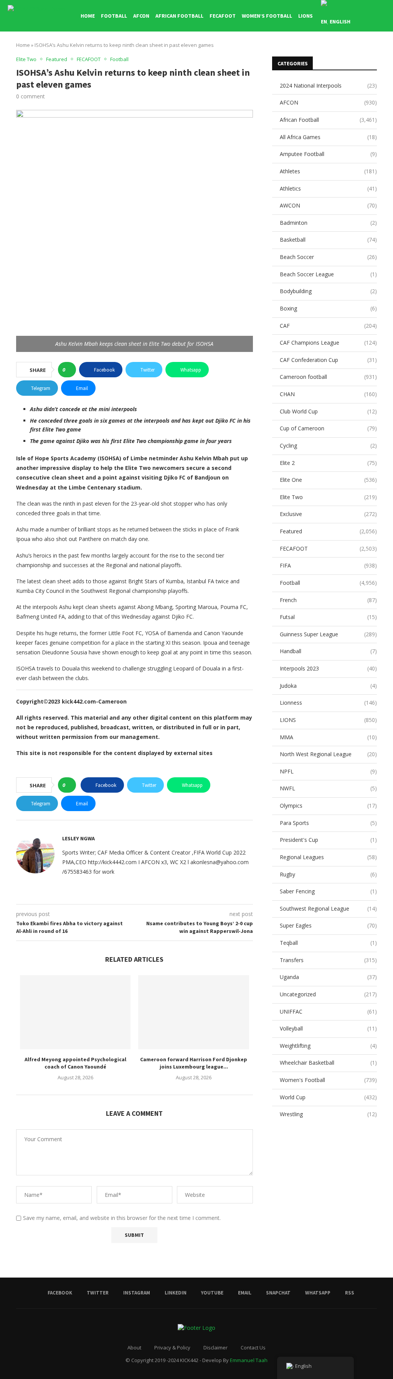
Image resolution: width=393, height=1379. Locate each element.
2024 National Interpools (328, 85)
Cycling (328, 445)
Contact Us (253, 1347)
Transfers (328, 960)
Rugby (328, 874)
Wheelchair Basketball (328, 1062)
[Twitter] (327, 54)
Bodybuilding (328, 291)
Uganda (328, 977)
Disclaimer (215, 1347)
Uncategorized (328, 994)
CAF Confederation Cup (328, 359)
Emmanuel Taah (249, 1360)
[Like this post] (69, 369)
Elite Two (328, 497)
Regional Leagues (328, 857)
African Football (179, 15)
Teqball (328, 942)
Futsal (328, 617)
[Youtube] (351, 54)
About (134, 1347)
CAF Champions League (328, 342)
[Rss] (383, 54)
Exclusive (328, 514)
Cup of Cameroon (328, 428)
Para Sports (328, 822)
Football (114, 15)
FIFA (328, 565)
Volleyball (328, 1028)
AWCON (328, 205)
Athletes (328, 171)
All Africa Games (328, 137)
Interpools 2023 (328, 668)
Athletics (328, 188)
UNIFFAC (328, 1011)
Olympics (328, 805)
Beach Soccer (328, 257)
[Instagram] (335, 54)
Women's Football (328, 1080)
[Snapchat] (367, 54)
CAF (328, 325)
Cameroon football (328, 376)
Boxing (328, 308)
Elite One (328, 479)
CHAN (328, 394)
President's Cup (328, 839)
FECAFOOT (223, 15)
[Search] (381, 15)
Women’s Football (267, 15)
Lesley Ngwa (78, 838)
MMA (328, 737)
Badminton (328, 222)
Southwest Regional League (328, 908)
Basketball (328, 239)
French (328, 600)
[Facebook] (319, 54)
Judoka (328, 685)
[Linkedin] (343, 54)
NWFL (328, 788)
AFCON (141, 15)
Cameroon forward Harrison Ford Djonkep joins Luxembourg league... (193, 1063)
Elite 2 (328, 462)
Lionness (328, 702)
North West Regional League (328, 754)
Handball (328, 651)
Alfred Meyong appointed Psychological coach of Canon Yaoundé (75, 1063)
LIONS (305, 15)
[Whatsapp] (375, 54)
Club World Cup (328, 411)
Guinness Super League (328, 634)
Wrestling (328, 1114)
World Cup (328, 1097)
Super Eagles (328, 925)
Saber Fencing (328, 891)
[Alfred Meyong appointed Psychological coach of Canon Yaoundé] (75, 1012)
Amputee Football (328, 154)
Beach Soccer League (328, 274)
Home (88, 15)
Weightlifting (328, 1045)
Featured (328, 531)
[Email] (359, 54)
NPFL (328, 771)
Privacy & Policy (172, 1347)
